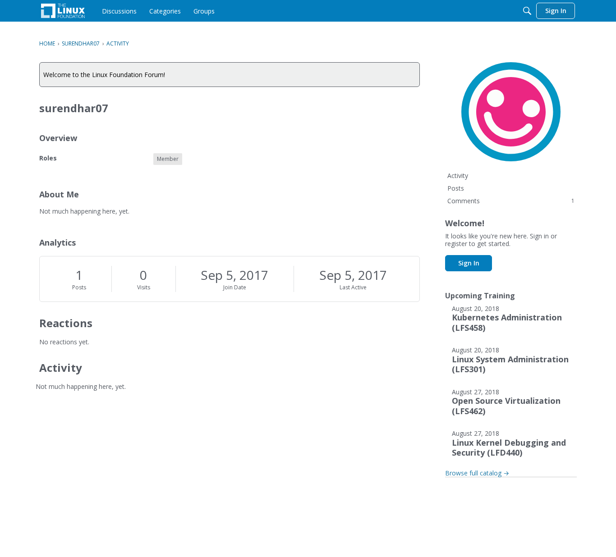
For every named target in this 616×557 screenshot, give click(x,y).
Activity (457, 175)
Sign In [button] (468, 263)
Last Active (353, 287)
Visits (143, 287)
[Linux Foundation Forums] (63, 11)
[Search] (527, 11)
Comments (511, 200)
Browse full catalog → (477, 473)
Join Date (234, 287)
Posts (79, 287)
